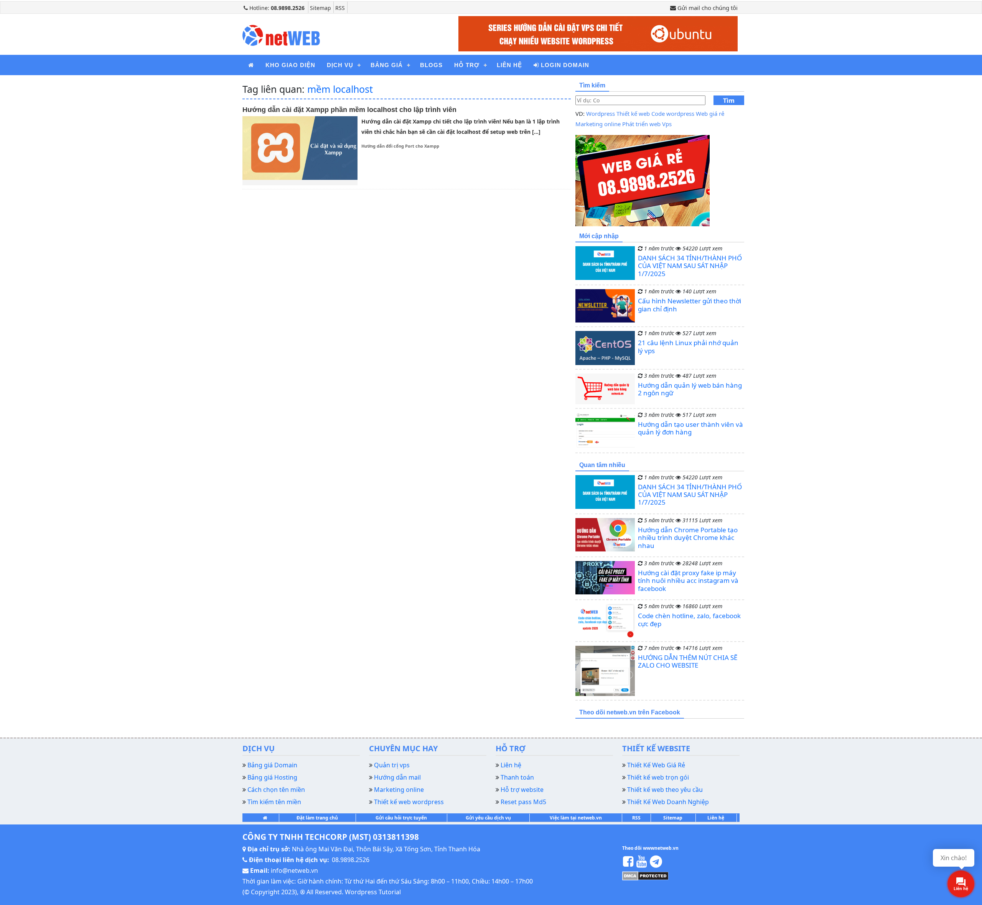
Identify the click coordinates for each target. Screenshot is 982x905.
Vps (667, 124)
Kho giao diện (290, 65)
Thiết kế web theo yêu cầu (665, 789)
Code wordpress (672, 113)
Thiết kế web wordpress (409, 802)
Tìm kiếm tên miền (274, 802)
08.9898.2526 (350, 860)
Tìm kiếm (728, 100)
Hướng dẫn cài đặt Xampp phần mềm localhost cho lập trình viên (349, 110)
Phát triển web (641, 124)
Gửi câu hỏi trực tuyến (401, 817)
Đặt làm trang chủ (317, 817)
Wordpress (600, 113)
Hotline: (276, 8)
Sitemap (320, 8)
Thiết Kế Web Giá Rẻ (656, 765)
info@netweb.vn (294, 870)
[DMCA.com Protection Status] (645, 875)
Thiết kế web (633, 113)
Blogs (431, 65)
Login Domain (564, 65)
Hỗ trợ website (522, 789)
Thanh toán (517, 777)
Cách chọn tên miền (276, 789)
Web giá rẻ (710, 113)
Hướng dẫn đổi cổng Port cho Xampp (400, 146)
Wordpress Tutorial (373, 892)
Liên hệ (715, 817)
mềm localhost (340, 88)
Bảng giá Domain (272, 765)
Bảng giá (387, 65)
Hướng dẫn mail (397, 777)
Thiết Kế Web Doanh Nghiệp (668, 802)
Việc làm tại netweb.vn (576, 817)
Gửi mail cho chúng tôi (707, 8)
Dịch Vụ (340, 65)
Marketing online (598, 124)
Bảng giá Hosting (272, 777)
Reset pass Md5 (523, 802)
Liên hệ (509, 65)
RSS (340, 8)
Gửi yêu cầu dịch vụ (488, 817)
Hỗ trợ (466, 65)
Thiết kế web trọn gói (658, 777)
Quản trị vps (392, 765)
